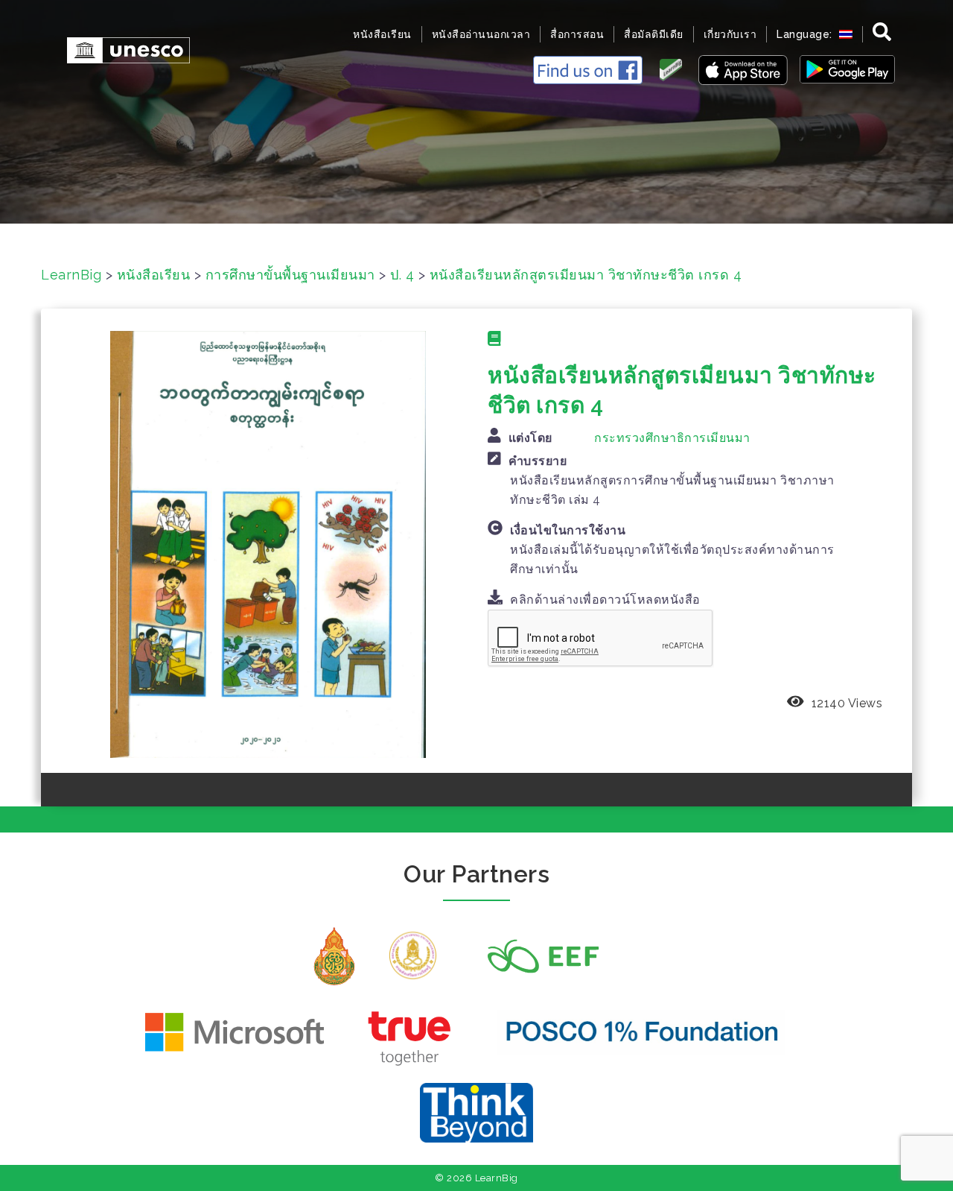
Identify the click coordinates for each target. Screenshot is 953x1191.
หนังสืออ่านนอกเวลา (481, 34)
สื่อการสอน (577, 34)
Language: (806, 34)
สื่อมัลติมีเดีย (653, 34)
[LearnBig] (121, 49)
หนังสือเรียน (382, 34)
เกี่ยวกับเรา (730, 34)
